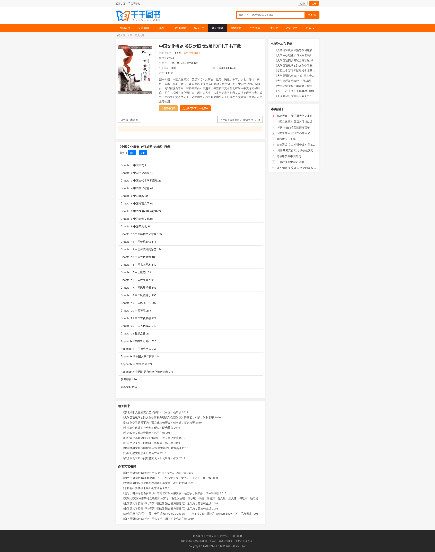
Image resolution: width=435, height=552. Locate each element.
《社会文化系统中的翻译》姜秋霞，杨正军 (147, 443)
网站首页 (124, 28)
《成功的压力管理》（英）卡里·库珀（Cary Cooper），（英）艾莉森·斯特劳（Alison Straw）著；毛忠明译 (186, 513)
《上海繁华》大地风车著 (289, 96)
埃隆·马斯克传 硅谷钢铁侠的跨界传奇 (299, 150)
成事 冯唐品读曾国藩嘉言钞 (293, 127)
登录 (302, 3)
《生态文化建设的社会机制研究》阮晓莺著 (147, 427)
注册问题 (211, 536)
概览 (132, 152)
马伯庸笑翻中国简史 (289, 156)
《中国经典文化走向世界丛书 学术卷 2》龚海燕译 (151, 448)
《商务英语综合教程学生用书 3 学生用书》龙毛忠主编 (154, 519)
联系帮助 (135, 3)
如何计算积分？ (192, 52)
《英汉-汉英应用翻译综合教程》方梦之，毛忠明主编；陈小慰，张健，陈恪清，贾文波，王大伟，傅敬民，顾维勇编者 (192, 498)
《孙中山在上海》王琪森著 (290, 91)
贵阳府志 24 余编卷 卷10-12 (245, 119)
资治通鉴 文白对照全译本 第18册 (296, 144)
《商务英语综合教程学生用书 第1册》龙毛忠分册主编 (153, 473)
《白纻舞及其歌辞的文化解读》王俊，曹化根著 (150, 438)
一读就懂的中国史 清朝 (290, 162)
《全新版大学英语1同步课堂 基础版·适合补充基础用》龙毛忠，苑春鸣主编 (166, 508)
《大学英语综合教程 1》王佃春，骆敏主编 (300, 75)
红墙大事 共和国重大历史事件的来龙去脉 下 (303, 116)
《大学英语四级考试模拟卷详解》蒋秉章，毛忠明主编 (154, 483)
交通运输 (143, 28)
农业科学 (180, 28)
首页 (129, 35)
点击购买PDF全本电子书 (195, 108)
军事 (162, 28)
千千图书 (141, 16)
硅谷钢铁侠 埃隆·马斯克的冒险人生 (298, 168)
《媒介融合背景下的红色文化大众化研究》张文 (150, 458)
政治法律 (291, 28)
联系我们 (198, 536)
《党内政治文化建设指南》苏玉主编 (143, 433)
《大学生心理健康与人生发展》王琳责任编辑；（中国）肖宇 (311, 55)
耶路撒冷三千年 (286, 139)
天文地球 (254, 28)
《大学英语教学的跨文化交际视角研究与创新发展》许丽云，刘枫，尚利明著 (167, 417)
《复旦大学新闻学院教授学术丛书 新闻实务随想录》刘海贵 (310, 70)
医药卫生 (199, 28)
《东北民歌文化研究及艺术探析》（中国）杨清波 (151, 412)
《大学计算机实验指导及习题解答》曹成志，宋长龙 (305, 50)
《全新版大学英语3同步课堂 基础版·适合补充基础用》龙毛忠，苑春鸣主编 (166, 503)
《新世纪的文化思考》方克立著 (140, 453)
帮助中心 (224, 536)
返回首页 (120, 3)
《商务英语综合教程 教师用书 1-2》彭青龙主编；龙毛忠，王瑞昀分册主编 (166, 478)
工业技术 (273, 28)
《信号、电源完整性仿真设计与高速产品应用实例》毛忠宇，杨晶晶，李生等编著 (170, 493)
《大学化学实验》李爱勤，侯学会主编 (297, 86)
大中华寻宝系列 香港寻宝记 (293, 133)
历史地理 (217, 28)
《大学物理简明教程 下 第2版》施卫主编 (299, 81)
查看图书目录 (168, 108)
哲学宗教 (236, 28)
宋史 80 (134, 119)
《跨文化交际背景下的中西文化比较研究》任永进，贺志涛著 (158, 422)
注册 (313, 3)
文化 (143, 152)
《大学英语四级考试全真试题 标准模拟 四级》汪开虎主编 (309, 60)
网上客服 (237, 536)
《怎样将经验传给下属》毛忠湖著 (141, 488)
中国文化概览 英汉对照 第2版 (294, 121)
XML (238, 546)
